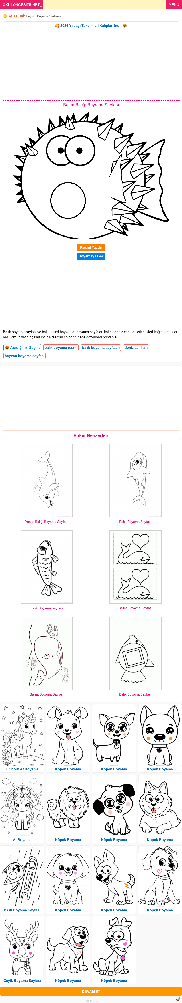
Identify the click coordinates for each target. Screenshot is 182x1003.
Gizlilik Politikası (91, 1001)
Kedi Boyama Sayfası (22, 910)
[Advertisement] (91, 65)
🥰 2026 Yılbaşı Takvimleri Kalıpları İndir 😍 (91, 26)
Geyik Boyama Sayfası (22, 981)
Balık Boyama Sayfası (135, 522)
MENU (174, 5)
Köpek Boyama (68, 769)
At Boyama (22, 840)
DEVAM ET (91, 991)
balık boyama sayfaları (101, 348)
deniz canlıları (136, 348)
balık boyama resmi (61, 348)
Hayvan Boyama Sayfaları (43, 16)
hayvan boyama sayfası (24, 356)
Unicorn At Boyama (22, 769)
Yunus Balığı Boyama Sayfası (46, 522)
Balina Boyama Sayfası (135, 608)
